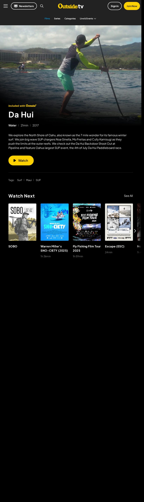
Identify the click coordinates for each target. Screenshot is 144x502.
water (12, 125)
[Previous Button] (6, 231)
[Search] (41, 5)
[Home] (71, 6)
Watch (23, 160)
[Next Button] (135, 231)
